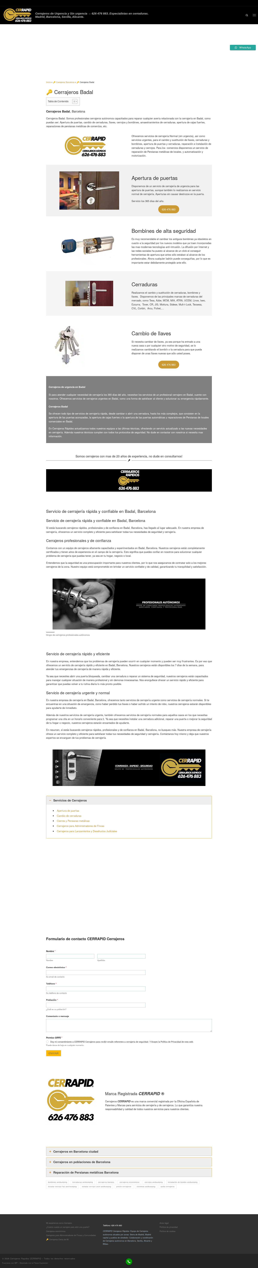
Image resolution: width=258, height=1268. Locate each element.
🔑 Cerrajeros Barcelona (63, 82)
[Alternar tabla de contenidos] (73, 101)
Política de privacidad (169, 1227)
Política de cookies (167, 1231)
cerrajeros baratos (106, 1182)
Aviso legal (164, 1223)
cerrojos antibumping (154, 1182)
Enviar (54, 1053)
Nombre (49, 960)
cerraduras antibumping (82, 1182)
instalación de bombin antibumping (183, 1182)
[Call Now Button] (129, 1261)
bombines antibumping (57, 1182)
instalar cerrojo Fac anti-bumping (62, 1186)
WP (15, 1263)
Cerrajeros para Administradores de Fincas (80, 826)
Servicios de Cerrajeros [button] (70, 800)
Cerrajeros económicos (55, 1231)
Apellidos (101, 960)
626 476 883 (168, 209)
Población (52, 1000)
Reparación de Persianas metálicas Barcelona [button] (86, 1172)
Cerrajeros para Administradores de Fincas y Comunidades (71, 1235)
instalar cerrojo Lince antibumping (96, 1186)
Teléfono (51, 983)
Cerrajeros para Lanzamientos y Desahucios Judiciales (87, 831)
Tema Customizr (41, 1263)
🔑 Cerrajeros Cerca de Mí (57, 1239)
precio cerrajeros (123, 1186)
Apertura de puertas (68, 810)
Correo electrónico (56, 967)
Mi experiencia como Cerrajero (59, 1223)
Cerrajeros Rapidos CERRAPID (25, 1258)
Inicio (48, 82)
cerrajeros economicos (129, 1182)
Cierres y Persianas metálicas (73, 821)
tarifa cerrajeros (168, 1186)
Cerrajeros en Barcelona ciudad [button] (75, 1151)
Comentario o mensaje (57, 1016)
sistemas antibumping (146, 1186)
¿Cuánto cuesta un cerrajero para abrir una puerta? (67, 1227)
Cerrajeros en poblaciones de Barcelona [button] (81, 1162)
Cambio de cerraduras (69, 815)
